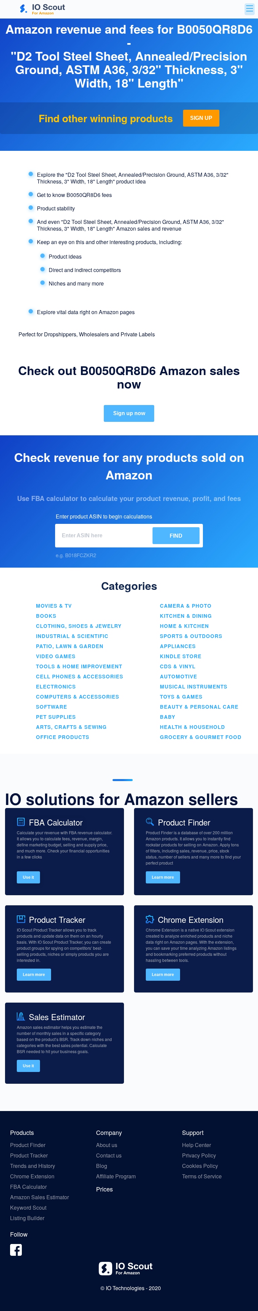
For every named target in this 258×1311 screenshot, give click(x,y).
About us (106, 1145)
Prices (104, 1189)
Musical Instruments (193, 686)
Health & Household (192, 727)
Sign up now (129, 413)
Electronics (56, 686)
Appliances (178, 646)
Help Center (196, 1145)
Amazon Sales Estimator (39, 1197)
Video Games (56, 656)
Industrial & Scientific (72, 636)
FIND (176, 536)
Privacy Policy (199, 1155)
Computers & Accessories (77, 696)
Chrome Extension (32, 1176)
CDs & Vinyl (178, 666)
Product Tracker (29, 1155)
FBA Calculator (28, 1186)
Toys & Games (181, 696)
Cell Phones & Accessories (79, 676)
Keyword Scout (28, 1207)
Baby (167, 716)
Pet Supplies (56, 716)
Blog (102, 1166)
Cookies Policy (200, 1166)
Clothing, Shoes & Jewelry (79, 626)
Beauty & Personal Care (199, 706)
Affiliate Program (116, 1176)
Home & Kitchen (184, 626)
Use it (28, 877)
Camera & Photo (186, 605)
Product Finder (27, 1145)
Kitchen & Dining (186, 615)
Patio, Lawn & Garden (69, 646)
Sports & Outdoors (191, 636)
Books (46, 615)
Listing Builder (27, 1218)
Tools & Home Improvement (79, 666)
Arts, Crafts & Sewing (71, 727)
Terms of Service (202, 1176)
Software (51, 706)
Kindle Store (181, 656)
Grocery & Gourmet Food (201, 737)
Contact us (109, 1155)
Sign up (201, 118)
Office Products (62, 737)
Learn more (163, 877)
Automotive (178, 676)
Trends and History (32, 1166)
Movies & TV (54, 605)
